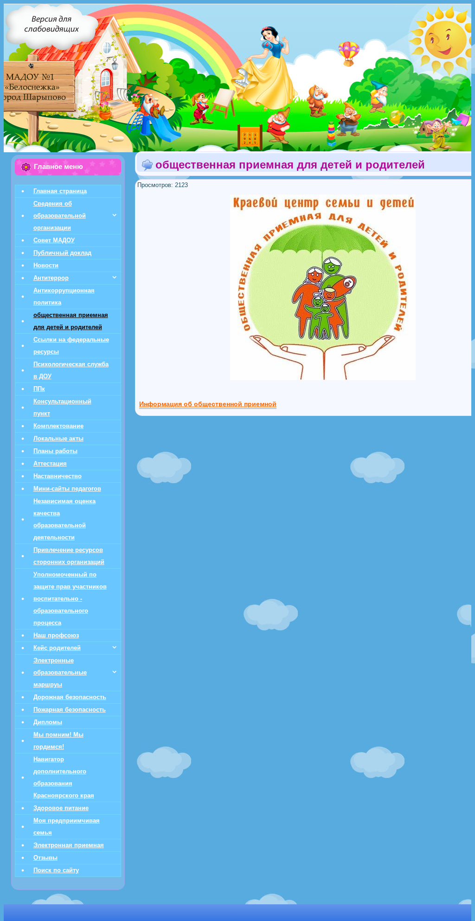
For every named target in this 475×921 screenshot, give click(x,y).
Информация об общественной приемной (207, 404)
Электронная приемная (68, 845)
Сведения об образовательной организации (59, 215)
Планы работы (55, 451)
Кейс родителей (57, 647)
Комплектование (58, 425)
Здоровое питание (61, 807)
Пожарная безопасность (69, 709)
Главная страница (60, 191)
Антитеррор (51, 277)
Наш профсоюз (56, 635)
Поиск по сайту (56, 870)
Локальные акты (58, 438)
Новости (45, 265)
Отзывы (45, 857)
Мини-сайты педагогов (67, 488)
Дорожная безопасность (69, 697)
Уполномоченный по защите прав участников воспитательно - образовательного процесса (70, 598)
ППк (39, 388)
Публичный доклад (62, 252)
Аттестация (50, 463)
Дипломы (47, 722)
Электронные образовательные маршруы (60, 672)
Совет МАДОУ (54, 240)
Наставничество (57, 476)
